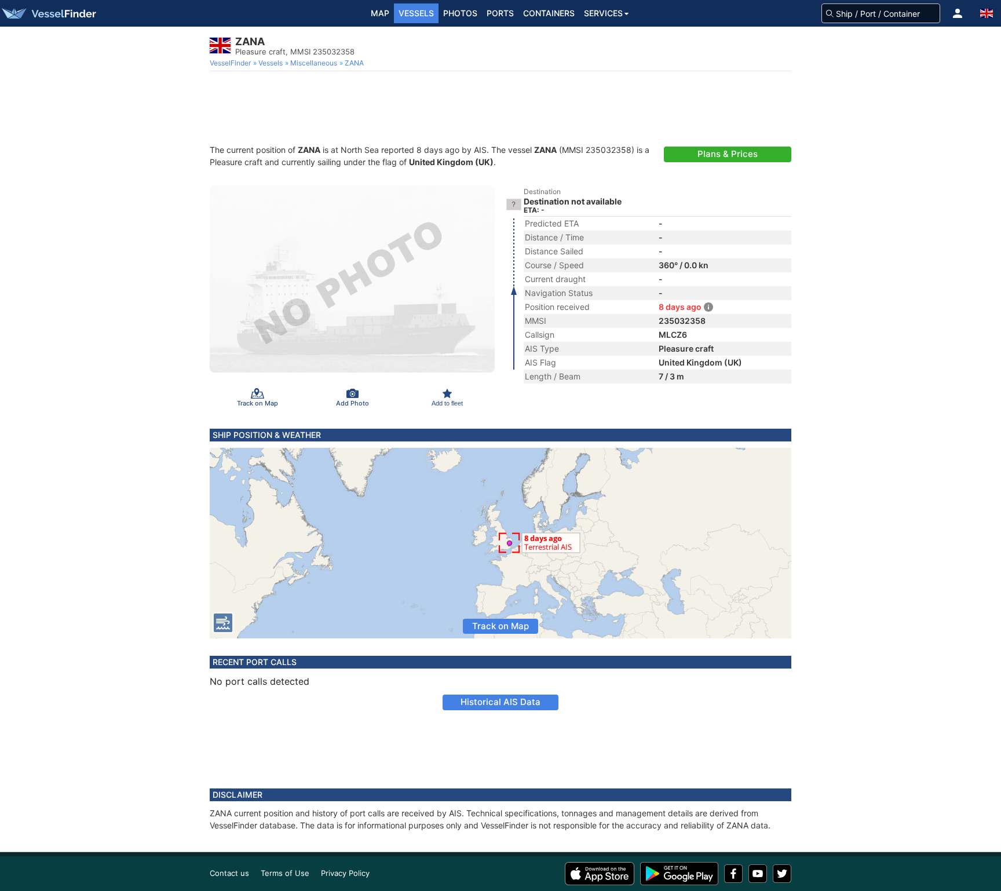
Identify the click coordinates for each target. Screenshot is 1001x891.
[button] (957, 13)
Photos (460, 13)
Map (380, 13)
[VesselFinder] (48, 13)
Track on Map (500, 625)
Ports (500, 13)
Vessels (416, 13)
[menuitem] (231, 63)
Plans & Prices (727, 153)
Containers (549, 13)
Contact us (229, 873)
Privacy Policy (345, 873)
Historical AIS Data (500, 701)
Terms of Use (285, 873)
